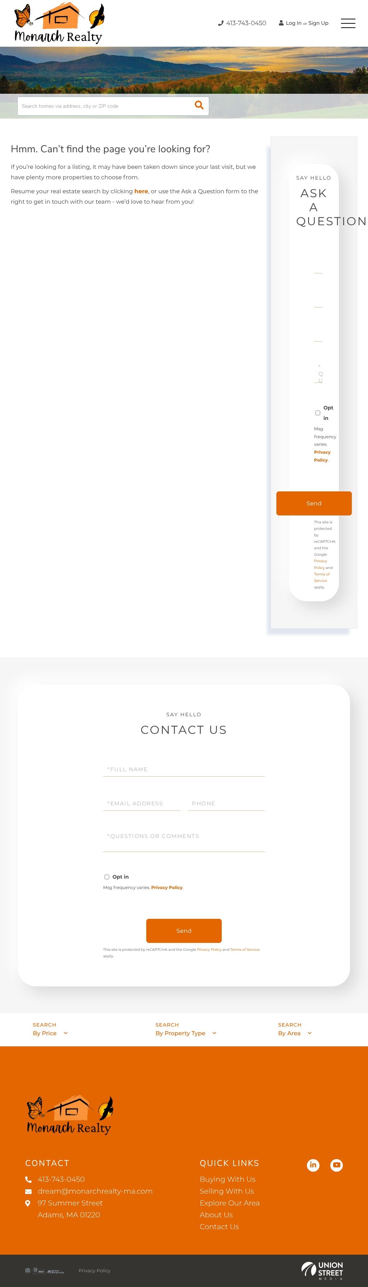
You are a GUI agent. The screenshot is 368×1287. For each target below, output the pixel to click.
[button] (199, 106)
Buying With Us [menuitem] (228, 1179)
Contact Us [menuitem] (219, 1227)
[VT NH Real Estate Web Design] (322, 1271)
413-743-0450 (245, 23)
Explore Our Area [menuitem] (230, 1203)
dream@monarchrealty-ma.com (95, 1191)
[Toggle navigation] (348, 23)
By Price (44, 1033)
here (141, 191)
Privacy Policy (167, 887)
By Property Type (181, 1033)
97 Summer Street (70, 1209)
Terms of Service (245, 949)
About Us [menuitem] (216, 1215)
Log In (293, 23)
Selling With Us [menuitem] (227, 1191)
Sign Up (318, 23)
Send (314, 503)
